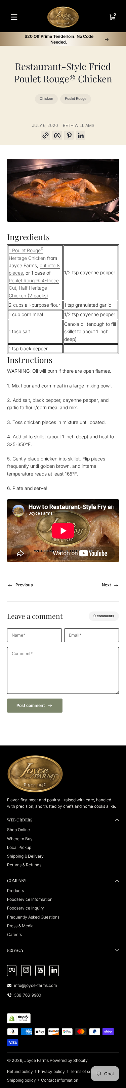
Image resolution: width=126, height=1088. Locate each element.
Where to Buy (20, 838)
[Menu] (14, 17)
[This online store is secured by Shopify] (19, 1018)
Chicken (46, 98)
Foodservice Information (29, 899)
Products (15, 890)
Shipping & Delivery (25, 856)
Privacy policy (51, 1071)
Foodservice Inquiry (25, 908)
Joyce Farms (36, 1060)
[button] (45, 135)
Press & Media (20, 925)
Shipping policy (21, 1080)
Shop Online (18, 829)
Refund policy (20, 1071)
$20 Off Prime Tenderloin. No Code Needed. (59, 39)
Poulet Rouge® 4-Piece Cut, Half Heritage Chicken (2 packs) (34, 288)
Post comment (30, 705)
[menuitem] (63, 829)
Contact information (59, 1080)
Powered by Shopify (69, 1060)
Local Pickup (19, 847)
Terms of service (85, 1071)
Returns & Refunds (24, 864)
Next (106, 584)
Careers (14, 934)
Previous (24, 584)
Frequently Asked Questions (33, 917)
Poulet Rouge (75, 98)
